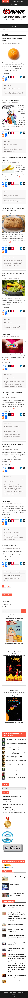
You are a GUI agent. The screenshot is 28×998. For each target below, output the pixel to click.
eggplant (6, 383)
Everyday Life (8, 195)
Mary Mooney (15, 102)
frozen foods (15, 431)
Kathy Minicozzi (16, 43)
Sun (10, 267)
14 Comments (8, 374)
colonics (7, 148)
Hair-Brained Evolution (14, 981)
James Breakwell (18, 548)
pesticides (20, 537)
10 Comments (8, 85)
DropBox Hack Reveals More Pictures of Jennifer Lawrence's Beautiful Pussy (17, 907)
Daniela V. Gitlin (6, 799)
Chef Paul (6, 262)
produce (15, 434)
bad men (7, 575)
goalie (7, 491)
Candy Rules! (6, 334)
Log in (4, 599)
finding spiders (13, 536)
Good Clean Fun (13, 88)
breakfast (19, 260)
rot (9, 327)
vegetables (19, 386)
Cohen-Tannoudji (11, 488)
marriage (9, 578)
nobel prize (12, 491)
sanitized (14, 578)
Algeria (10, 485)
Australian (10, 486)
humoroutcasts (7, 149)
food (11, 200)
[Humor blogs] (8, 829)
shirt (18, 578)
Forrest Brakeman (15, 336)
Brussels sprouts (9, 381)
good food (8, 263)
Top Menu (14, 4)
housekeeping (7, 201)
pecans (5, 265)
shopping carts (12, 436)
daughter (12, 575)
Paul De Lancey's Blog (8, 810)
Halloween (13, 326)
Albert (6, 485)
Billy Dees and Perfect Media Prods (12, 796)
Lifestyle (20, 88)
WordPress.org (6, 607)
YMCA (10, 151)
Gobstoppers (15, 384)
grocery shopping (8, 433)
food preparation (9, 92)
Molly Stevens (16, 278)
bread (15, 260)
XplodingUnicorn (7, 580)
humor (20, 92)
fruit (15, 92)
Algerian (14, 485)
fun (4, 491)
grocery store (16, 433)
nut (22, 263)
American (7, 260)
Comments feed (6, 604)
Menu (14, 26)
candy (6, 326)
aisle (6, 431)
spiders (5, 539)
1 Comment (7, 141)
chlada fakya (19, 486)
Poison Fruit (6, 501)
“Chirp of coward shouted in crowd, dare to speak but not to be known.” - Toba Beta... (17, 937)
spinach (14, 386)
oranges (21, 93)
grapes (21, 536)
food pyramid (12, 383)
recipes (17, 265)
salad (5, 494)
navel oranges (15, 93)
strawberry (6, 267)
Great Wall (14, 263)
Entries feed (5, 601)
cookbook (14, 262)
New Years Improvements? (10, 100)
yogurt (13, 151)
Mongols (19, 263)
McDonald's (9, 386)
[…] (18, 70)
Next (9, 586)
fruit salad (21, 489)
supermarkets (11, 539)
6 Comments (8, 529)
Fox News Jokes (14, 884)
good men (9, 576)
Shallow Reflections (14, 327)
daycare (16, 575)
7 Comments (8, 192)
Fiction (6, 88)
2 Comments (8, 476)
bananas (7, 200)
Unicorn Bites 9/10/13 (9, 545)
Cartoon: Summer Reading (17, 1)
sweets (18, 436)
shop (19, 434)
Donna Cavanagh (17, 503)
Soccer (8, 494)
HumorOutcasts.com (14, 17)
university (13, 494)
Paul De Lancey (15, 213)
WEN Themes (18, 996)
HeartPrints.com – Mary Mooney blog (12, 804)
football (14, 489)
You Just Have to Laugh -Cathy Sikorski (13, 812)
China (10, 262)
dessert (9, 489)
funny (17, 92)
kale (5, 386)
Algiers (18, 485)
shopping (6, 436)
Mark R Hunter (10, 773)
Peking (9, 265)
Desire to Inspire (7, 802)
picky (11, 434)
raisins (13, 265)
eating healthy (20, 381)
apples (5, 486)
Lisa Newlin (14, 397)
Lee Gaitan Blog (7, 807)
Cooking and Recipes (10, 257)
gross (5, 537)
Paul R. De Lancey (15, 493)
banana (12, 260)
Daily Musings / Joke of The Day (12, 532)
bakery (9, 431)
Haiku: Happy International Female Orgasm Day (17, 894)
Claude (5, 488)
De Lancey (19, 262)
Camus (14, 486)
